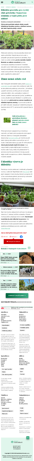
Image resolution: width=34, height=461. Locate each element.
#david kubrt (5, 325)
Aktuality (3, 314)
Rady (2, 319)
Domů (2, 7)
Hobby (21, 358)
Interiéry (21, 360)
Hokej (3, 363)
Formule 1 (4, 360)
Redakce (17, 447)
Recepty (21, 402)
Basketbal (4, 358)
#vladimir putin (24, 327)
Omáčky (21, 399)
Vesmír (3, 405)
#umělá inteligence (7, 411)
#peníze (22, 330)
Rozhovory (22, 317)
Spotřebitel (22, 319)
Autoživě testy (5, 316)
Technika (3, 403)
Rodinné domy (23, 364)
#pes (21, 371)
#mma (3, 372)
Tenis (2, 366)
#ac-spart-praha (7, 369)
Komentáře (22, 316)
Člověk (3, 397)
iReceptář (26, 172)
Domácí (21, 314)
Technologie (22, 320)
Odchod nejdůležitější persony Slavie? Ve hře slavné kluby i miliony (7, 389)
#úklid (22, 368)
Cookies (17, 449)
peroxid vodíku (13, 138)
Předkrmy (22, 400)
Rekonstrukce (23, 361)
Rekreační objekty (24, 363)
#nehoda (4, 328)
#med (21, 410)
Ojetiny (3, 317)
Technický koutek (6, 320)
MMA (2, 364)
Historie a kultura (6, 399)
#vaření (22, 374)
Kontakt (17, 446)
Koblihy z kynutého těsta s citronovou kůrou (24, 423)
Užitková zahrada (11, 7)
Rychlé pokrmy (23, 403)
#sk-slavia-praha (7, 374)
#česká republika (25, 325)
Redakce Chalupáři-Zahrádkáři (11, 21)
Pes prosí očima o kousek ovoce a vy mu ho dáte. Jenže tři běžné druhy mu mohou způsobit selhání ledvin (9, 274)
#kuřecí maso (24, 413)
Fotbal (3, 361)
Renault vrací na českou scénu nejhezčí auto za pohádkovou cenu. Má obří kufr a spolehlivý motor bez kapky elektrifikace (8, 338)
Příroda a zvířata (6, 402)
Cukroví (21, 397)
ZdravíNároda (5, 228)
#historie (4, 413)
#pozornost (5, 408)
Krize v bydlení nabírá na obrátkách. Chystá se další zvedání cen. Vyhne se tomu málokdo (25, 381)
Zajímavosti (4, 322)
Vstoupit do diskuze (14, 241)
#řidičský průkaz (7, 330)
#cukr (21, 408)
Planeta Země (5, 400)
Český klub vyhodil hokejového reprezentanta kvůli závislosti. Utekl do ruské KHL (8, 381)
